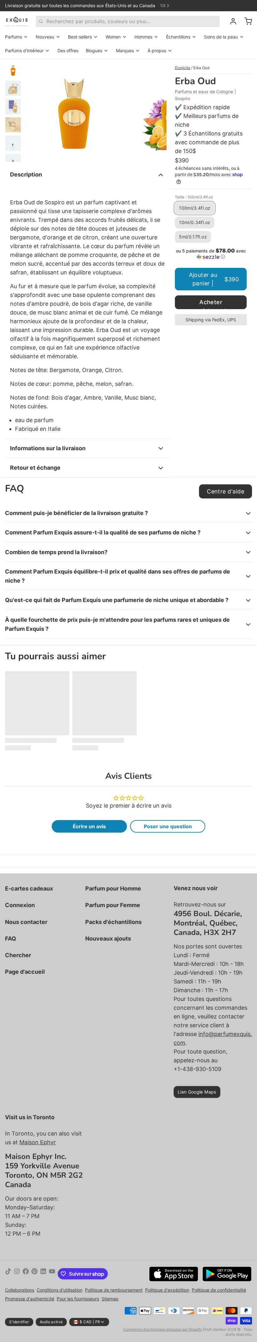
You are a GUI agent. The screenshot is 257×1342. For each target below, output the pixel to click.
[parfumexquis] (17, 21)
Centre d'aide (225, 491)
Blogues (94, 50)
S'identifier (19, 1321)
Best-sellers (80, 36)
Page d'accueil (25, 971)
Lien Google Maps (197, 1092)
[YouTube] (52, 1273)
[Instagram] (17, 1273)
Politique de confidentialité (219, 1290)
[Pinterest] (34, 1273)
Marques (125, 50)
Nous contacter (26, 922)
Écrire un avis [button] (89, 826)
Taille (194, 197)
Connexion (20, 905)
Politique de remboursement (114, 1290)
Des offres (67, 50)
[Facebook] (26, 1273)
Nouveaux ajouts (108, 938)
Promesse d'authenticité (29, 1298)
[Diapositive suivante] (156, 110)
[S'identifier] (230, 21)
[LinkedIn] (43, 1273)
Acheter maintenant (211, 304)
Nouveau (45, 36)
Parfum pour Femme (112, 905)
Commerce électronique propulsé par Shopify (162, 1329)
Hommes (143, 36)
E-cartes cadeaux (29, 888)
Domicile (182, 67)
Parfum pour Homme (113, 888)
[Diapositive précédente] (34, 110)
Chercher (18, 955)
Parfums (13, 36)
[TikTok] (8, 1273)
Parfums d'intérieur (24, 50)
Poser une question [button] (168, 826)
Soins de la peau (221, 36)
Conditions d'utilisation (59, 1290)
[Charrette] (245, 21)
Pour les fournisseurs (78, 1298)
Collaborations (19, 1290)
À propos (157, 50)
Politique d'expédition (167, 1290)
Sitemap (110, 1298)
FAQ (10, 938)
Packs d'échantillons (113, 922)
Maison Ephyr (37, 1142)
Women (113, 36)
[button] (211, 254)
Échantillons (178, 36)
